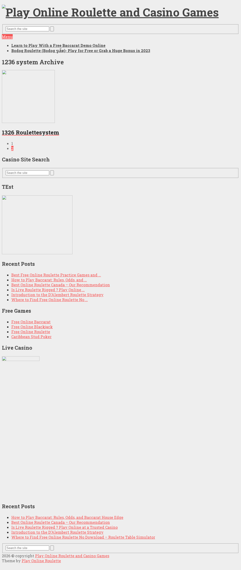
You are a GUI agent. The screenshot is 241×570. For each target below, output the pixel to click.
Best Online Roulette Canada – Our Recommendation (60, 284)
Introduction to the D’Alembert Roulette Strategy (57, 294)
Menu (7, 36)
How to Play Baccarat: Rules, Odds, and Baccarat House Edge (67, 517)
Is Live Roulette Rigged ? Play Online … (48, 289)
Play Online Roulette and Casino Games (72, 555)
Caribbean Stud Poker (31, 336)
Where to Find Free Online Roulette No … (49, 299)
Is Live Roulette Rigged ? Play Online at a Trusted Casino (64, 527)
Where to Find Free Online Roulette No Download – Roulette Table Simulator (83, 537)
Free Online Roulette (30, 331)
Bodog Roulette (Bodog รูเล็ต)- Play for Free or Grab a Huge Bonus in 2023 (80, 50)
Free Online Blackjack (32, 326)
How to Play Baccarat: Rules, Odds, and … (49, 279)
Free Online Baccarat (31, 321)
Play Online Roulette (41, 560)
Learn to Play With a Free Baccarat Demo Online (58, 45)
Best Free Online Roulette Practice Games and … (56, 274)
